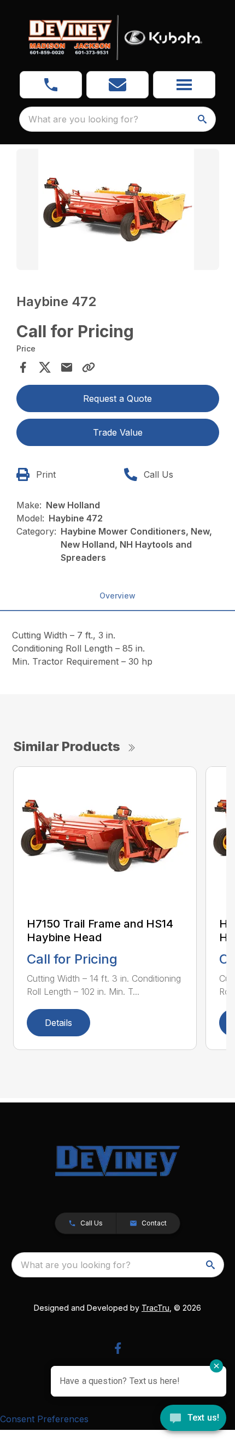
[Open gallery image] (117, 210)
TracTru (155, 1307)
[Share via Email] (66, 367)
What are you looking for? (83, 119)
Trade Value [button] (118, 432)
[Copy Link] (88, 367)
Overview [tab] (117, 595)
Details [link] (58, 1022)
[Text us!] (193, 1419)
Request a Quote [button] (117, 398)
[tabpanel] (117, 211)
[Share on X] (44, 367)
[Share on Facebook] (23, 367)
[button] (51, 84)
